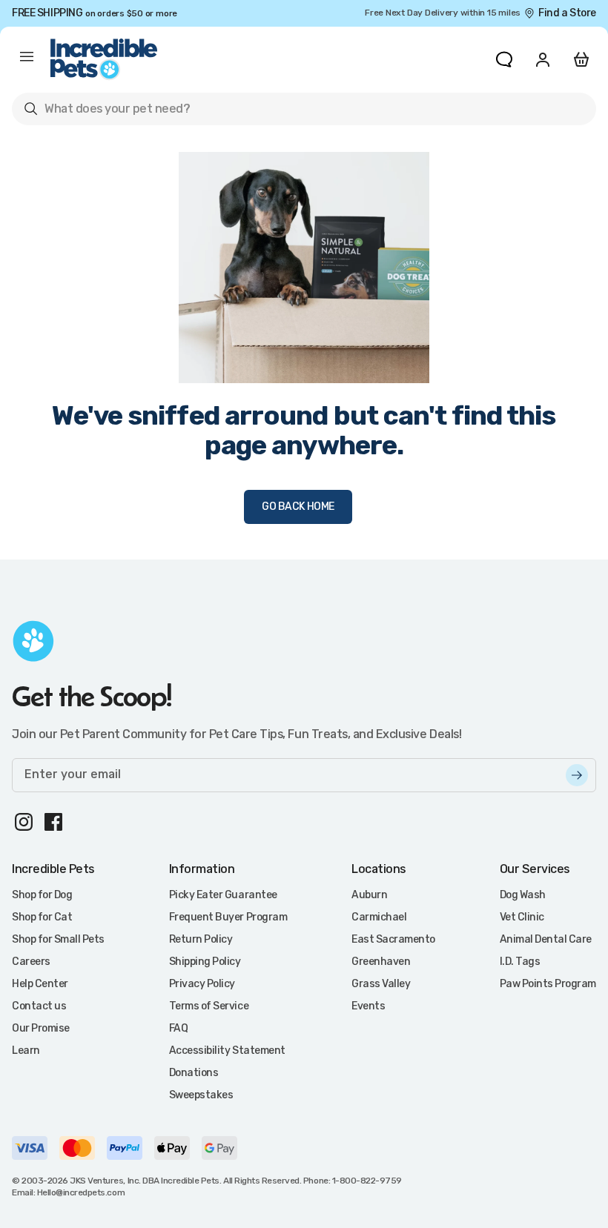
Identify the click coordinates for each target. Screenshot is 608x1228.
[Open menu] (27, 59)
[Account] (543, 59)
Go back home (298, 506)
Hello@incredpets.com (81, 1192)
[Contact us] (504, 59)
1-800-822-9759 (367, 1180)
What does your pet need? (106, 112)
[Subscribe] (577, 775)
